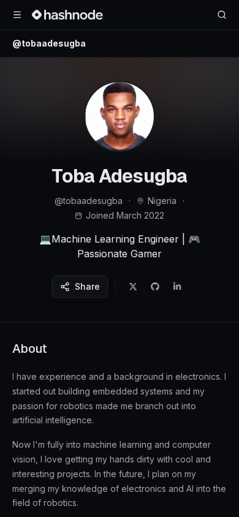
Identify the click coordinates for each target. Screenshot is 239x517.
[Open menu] (17, 15)
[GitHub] (155, 286)
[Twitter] (133, 286)
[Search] (222, 15)
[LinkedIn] (177, 286)
